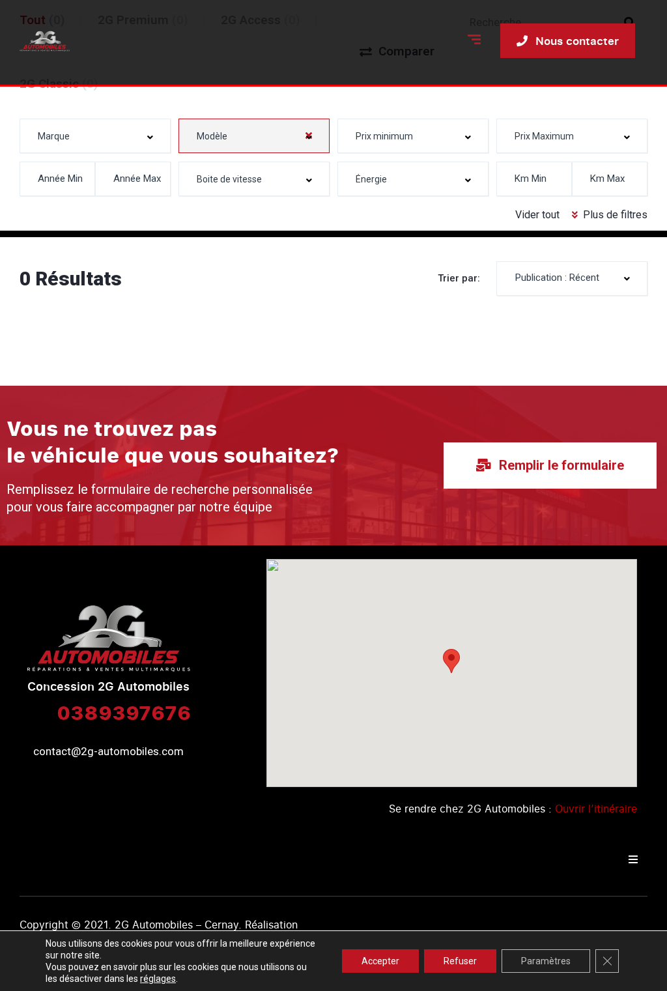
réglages (158, 978)
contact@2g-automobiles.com (108, 751)
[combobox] (95, 136)
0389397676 (124, 712)
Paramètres (546, 961)
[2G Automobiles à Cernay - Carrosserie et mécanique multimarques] (45, 41)
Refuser (460, 961)
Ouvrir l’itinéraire (596, 808)
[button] (451, 661)
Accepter (380, 961)
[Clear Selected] (308, 135)
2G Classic (59, 83)
